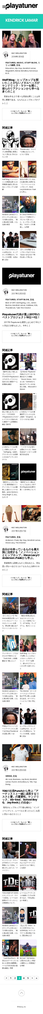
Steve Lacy (10, 543)
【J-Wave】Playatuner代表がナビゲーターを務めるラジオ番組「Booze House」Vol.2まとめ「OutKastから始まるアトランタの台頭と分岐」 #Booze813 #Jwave (28, 380)
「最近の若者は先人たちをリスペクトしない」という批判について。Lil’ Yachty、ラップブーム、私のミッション (28, 622)
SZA (35, 305)
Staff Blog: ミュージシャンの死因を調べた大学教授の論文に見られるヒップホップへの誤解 (10, 184)
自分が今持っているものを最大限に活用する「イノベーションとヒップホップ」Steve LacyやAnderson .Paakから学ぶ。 (28, 185)
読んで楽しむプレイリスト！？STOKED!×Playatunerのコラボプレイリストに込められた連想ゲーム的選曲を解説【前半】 (10, 418)
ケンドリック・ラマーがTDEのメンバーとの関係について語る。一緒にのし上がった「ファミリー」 (10, 865)
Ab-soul (9, 779)
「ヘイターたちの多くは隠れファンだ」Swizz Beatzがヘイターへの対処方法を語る (28, 450)
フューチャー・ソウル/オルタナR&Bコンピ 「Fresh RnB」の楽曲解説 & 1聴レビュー (10, 657)
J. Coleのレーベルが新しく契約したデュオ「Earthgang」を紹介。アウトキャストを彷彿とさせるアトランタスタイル (10, 453)
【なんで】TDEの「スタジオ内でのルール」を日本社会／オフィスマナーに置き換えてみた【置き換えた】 (27, 930)
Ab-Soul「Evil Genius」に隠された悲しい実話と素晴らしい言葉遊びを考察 (28, 962)
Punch (14, 782)
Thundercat (10, 308)
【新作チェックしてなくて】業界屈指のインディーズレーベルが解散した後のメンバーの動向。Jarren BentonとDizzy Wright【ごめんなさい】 (10, 489)
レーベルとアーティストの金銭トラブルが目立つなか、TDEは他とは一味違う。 (27, 896)
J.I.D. (28, 303)
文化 (18, 65)
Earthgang (21, 303)
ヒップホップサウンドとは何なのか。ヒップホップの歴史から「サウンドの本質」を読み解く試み (10, 254)
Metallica (24, 71)
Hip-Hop (18, 68)
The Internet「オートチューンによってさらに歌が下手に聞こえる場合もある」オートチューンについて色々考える (28, 697)
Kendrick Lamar (29, 68)
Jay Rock (25, 779)
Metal (17, 71)
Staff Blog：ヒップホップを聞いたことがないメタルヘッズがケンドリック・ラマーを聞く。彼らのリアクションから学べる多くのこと (21, 85)
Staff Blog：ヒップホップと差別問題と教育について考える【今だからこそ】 (10, 153)
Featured (11, 62)
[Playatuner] (21, 9)
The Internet (21, 543)
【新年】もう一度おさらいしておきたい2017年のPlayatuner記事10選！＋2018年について (28, 486)
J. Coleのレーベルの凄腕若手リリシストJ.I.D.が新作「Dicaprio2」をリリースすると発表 (28, 415)
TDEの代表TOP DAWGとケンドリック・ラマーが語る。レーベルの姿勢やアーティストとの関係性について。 (10, 898)
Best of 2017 (11, 303)
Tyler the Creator (23, 308)
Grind (9, 776)
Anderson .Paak (12, 540)
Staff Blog (31, 62)
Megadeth (10, 71)
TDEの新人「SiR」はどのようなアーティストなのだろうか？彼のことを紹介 (28, 864)
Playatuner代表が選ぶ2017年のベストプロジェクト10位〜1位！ (21, 315)
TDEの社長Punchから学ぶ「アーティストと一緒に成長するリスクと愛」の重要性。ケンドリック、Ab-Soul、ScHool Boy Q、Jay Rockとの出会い (20, 796)
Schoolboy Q (23, 782)
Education (10, 68)
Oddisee (29, 305)
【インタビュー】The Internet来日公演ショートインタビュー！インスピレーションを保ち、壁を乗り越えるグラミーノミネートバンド (10, 623)
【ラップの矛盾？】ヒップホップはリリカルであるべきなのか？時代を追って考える (27, 253)
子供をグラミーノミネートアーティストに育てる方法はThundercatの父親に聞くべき (10, 730)
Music (20, 62)
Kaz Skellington (19, 53)
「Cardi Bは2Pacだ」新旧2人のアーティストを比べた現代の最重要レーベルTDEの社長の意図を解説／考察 (10, 963)
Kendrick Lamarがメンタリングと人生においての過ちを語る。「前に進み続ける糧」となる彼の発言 (10, 219)
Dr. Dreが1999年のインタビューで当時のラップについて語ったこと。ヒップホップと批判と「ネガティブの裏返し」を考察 (28, 220)
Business (17, 779)
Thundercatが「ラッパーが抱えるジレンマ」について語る (28, 151)
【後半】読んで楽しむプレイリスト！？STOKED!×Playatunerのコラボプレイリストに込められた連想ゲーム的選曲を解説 (10, 378)
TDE (31, 782)
